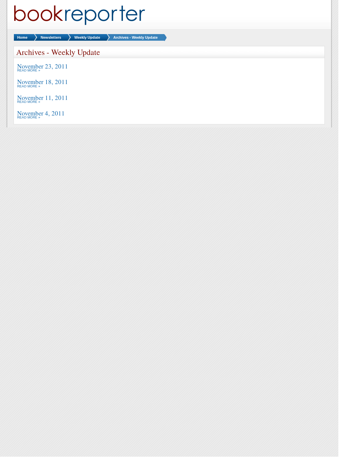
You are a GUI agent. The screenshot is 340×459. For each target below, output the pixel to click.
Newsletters (51, 37)
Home (22, 37)
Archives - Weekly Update (135, 37)
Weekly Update (87, 37)
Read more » (28, 70)
